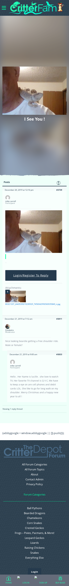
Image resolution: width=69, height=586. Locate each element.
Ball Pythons (34, 508)
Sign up (43, 582)
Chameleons (34, 518)
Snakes (34, 552)
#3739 (59, 190)
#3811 (59, 319)
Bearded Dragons (34, 513)
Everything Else (34, 557)
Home (8, 582)
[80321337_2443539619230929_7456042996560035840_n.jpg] (15, 296)
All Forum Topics (34, 469)
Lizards (34, 543)
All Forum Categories (34, 464)
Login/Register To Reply (30, 275)
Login (34, 571)
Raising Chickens (35, 548)
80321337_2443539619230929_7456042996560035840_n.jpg (32, 304)
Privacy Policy (34, 484)
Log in (25, 582)
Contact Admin (34, 479)
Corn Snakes (34, 523)
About (34, 474)
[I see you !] (33, 252)
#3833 (59, 354)
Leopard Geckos (34, 538)
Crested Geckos (34, 528)
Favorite (58, 183)
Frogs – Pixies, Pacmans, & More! (34, 533)
